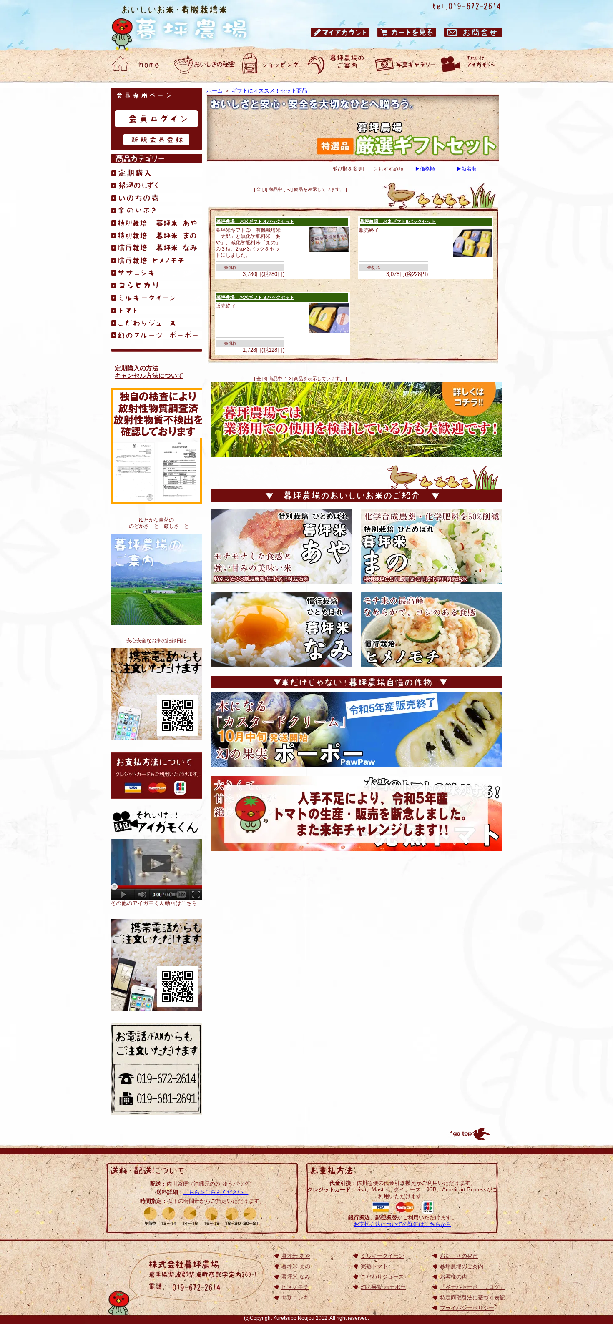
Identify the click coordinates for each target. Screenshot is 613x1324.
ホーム (214, 91)
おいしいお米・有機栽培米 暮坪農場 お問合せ (473, 32)
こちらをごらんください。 (216, 1192)
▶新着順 (467, 169)
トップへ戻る (469, 1134)
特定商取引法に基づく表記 (472, 1297)
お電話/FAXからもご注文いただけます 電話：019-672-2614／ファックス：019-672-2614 (156, 1069)
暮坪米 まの (295, 1266)
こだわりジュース (382, 1277)
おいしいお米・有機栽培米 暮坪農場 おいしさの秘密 (204, 64)
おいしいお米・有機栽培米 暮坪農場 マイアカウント (339, 32)
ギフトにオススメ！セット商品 (269, 91)
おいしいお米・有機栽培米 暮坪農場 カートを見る (406, 32)
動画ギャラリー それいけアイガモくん (471, 64)
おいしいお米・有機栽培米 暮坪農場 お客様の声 (404, 64)
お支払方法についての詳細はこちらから (402, 1224)
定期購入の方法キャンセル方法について (149, 371)
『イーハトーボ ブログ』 (472, 1287)
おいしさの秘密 (459, 1256)
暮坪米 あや (295, 1256)
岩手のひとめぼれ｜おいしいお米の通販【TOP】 (156, 965)
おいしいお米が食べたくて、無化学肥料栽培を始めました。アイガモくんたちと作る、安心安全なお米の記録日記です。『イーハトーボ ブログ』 (156, 694)
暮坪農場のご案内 (156, 579)
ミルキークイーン (382, 1256)
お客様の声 (453, 1277)
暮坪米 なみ (295, 1277)
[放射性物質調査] (134, 499)
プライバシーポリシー (467, 1308)
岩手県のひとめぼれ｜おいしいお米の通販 (187, 25)
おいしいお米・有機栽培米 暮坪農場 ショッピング (271, 64)
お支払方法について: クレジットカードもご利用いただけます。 (156, 775)
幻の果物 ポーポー (383, 1287)
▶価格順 (425, 169)
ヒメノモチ (295, 1287)
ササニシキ (295, 1297)
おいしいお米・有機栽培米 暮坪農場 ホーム (137, 64)
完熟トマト (374, 1266)
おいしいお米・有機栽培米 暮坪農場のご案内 (337, 64)
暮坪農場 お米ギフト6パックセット (398, 221)
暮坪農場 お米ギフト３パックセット (255, 221)
